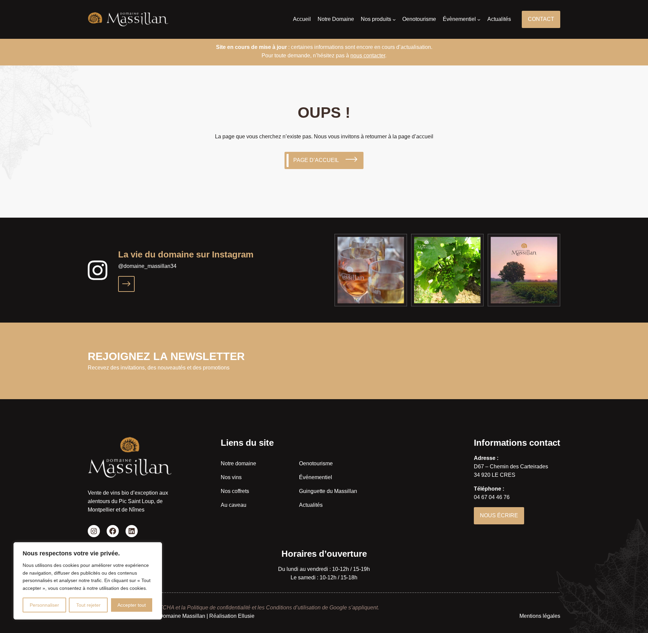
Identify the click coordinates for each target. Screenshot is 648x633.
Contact (541, 19)
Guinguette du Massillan (328, 491)
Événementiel (315, 477)
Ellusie (246, 616)
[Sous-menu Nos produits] (394, 19)
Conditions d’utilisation (293, 607)
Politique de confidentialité (218, 607)
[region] (88, 581)
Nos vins (231, 477)
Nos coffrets (235, 491)
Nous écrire (499, 515)
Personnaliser (44, 605)
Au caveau (233, 505)
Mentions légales (539, 616)
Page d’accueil (316, 160)
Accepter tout (131, 605)
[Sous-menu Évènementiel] (479, 19)
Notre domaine (238, 463)
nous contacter (367, 55)
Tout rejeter (88, 605)
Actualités (311, 505)
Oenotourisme (316, 463)
